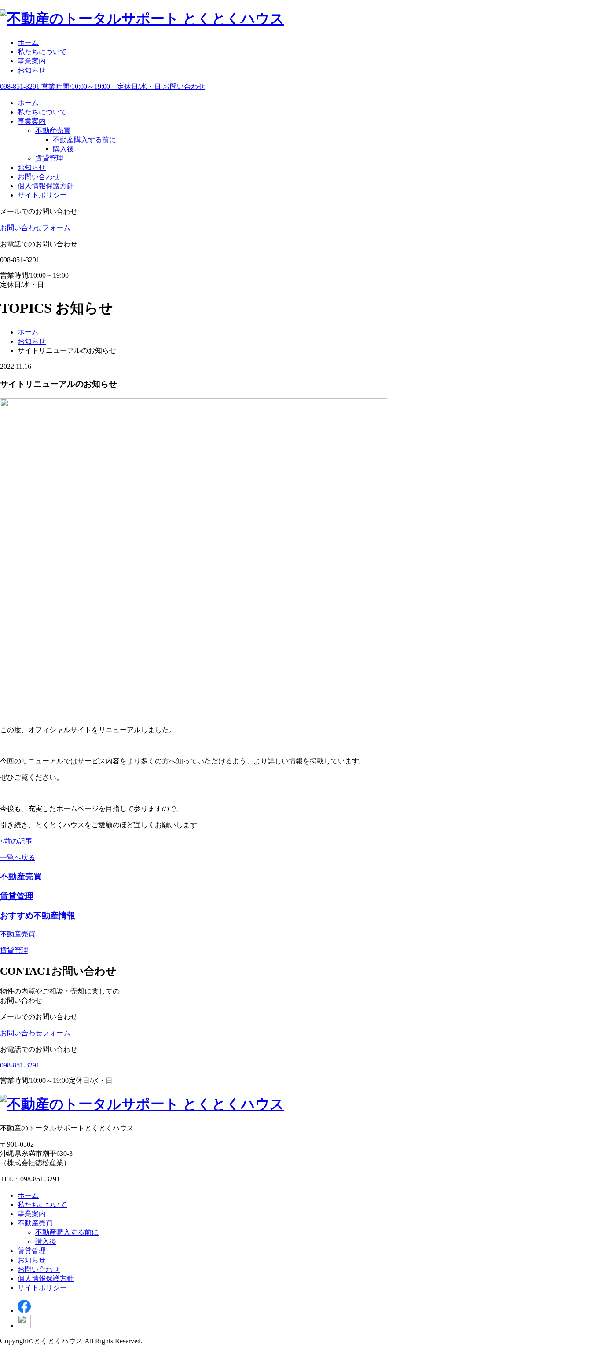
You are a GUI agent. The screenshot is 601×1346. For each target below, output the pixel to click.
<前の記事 (16, 841)
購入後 (63, 149)
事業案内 (32, 61)
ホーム (28, 42)
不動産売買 (52, 130)
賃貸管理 (49, 158)
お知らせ (32, 70)
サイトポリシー (42, 195)
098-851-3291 (20, 1065)
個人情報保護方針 (46, 186)
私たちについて (42, 51)
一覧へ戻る (17, 857)
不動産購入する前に (84, 139)
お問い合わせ (39, 176)
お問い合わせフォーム (35, 227)
